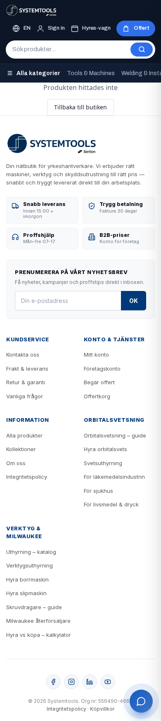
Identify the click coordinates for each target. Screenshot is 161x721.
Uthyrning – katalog (31, 551)
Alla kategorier (38, 73)
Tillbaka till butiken (80, 107)
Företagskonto (102, 368)
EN (27, 28)
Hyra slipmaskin (26, 593)
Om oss (16, 463)
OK (133, 300)
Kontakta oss (22, 354)
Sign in (56, 28)
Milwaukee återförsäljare (38, 620)
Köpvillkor (102, 709)
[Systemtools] (31, 10)
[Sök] (141, 50)
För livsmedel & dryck (111, 504)
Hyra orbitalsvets (105, 449)
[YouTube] (107, 681)
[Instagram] (71, 681)
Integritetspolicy (26, 476)
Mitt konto (96, 354)
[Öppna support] (141, 701)
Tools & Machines (91, 73)
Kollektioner (21, 449)
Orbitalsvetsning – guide (115, 435)
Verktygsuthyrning (29, 565)
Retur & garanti (25, 382)
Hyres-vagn (96, 28)
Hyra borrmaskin (27, 579)
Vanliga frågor (24, 396)
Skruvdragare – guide (34, 607)
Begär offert (99, 382)
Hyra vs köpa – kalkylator (38, 634)
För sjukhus (98, 490)
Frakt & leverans (27, 368)
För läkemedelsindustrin (114, 476)
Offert (141, 28)
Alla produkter (24, 435)
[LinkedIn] (89, 681)
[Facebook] (53, 681)
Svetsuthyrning (103, 463)
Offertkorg (97, 396)
